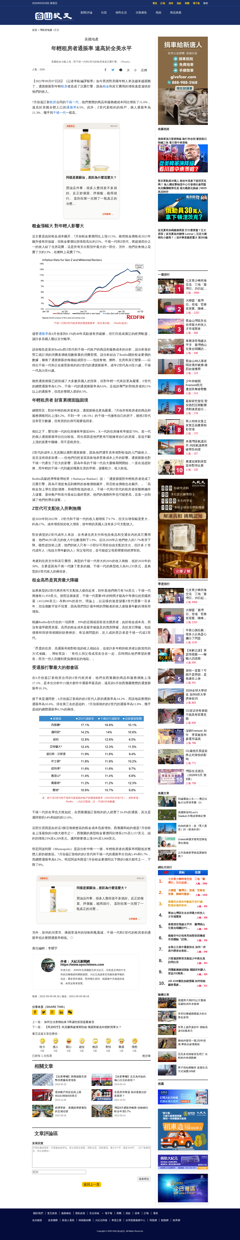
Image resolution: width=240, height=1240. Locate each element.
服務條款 (66, 1213)
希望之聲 (116, 1220)
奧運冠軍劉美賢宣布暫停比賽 (196, 463)
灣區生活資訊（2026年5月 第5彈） (196, 775)
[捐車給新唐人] (183, 123)
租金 (106, 86)
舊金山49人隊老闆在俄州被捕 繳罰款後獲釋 (196, 365)
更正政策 (52, 1213)
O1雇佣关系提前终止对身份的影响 (196, 755)
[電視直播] (183, 1201)
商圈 (187, 3)
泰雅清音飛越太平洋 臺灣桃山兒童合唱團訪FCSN (196, 345)
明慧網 (153, 1220)
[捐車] (183, 1149)
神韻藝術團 (85, 1220)
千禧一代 (72, 102)
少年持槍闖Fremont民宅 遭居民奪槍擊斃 (196, 385)
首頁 (34, 30)
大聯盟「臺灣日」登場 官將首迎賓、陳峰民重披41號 (196, 305)
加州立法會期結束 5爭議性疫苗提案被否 (69, 1021)
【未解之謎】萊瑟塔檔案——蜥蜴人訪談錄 (196, 654)
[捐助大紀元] (183, 1168)
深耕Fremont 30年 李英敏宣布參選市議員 (196, 735)
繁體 (205, 3)
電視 (155, 3)
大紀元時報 (101, 1220)
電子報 (196, 3)
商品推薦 (175, 12)
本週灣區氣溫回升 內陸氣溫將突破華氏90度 (196, 445)
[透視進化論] (183, 577)
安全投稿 (94, 1213)
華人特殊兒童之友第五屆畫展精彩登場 (196, 425)
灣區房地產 (46, 30)
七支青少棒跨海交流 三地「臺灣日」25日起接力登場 (196, 285)
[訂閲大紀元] (183, 1103)
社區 (104, 12)
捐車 (171, 3)
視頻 (158, 12)
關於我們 (38, 1213)
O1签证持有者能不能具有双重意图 (196, 714)
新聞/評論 (86, 12)
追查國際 (53, 1220)
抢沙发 (146, 1055)
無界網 (176, 1220)
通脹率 (71, 107)
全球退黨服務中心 (135, 1220)
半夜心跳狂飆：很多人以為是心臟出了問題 (196, 634)
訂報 (163, 3)
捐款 (179, 3)
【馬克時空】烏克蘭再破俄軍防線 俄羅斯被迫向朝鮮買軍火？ (83, 1027)
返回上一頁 (91, 1184)
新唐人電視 (68, 1220)
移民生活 (121, 12)
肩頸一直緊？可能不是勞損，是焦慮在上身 (196, 674)
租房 (64, 86)
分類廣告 (141, 12)
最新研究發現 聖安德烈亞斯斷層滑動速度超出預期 (196, 405)
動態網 (164, 1220)
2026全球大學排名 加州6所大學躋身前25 (196, 694)
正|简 (144, 70)
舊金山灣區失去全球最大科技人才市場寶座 (196, 324)
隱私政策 (80, 1213)
